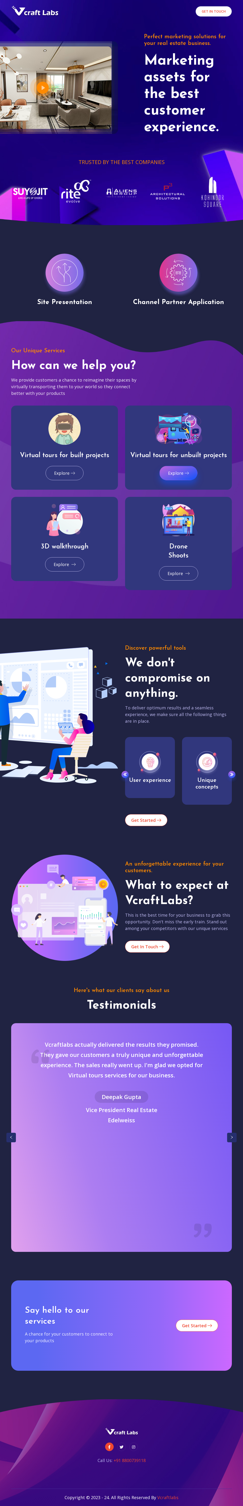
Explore (62, 473)
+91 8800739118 (130, 1460)
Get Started (195, 1325)
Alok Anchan (121, 1107)
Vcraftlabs (167, 1497)
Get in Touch (214, 11)
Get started (144, 820)
